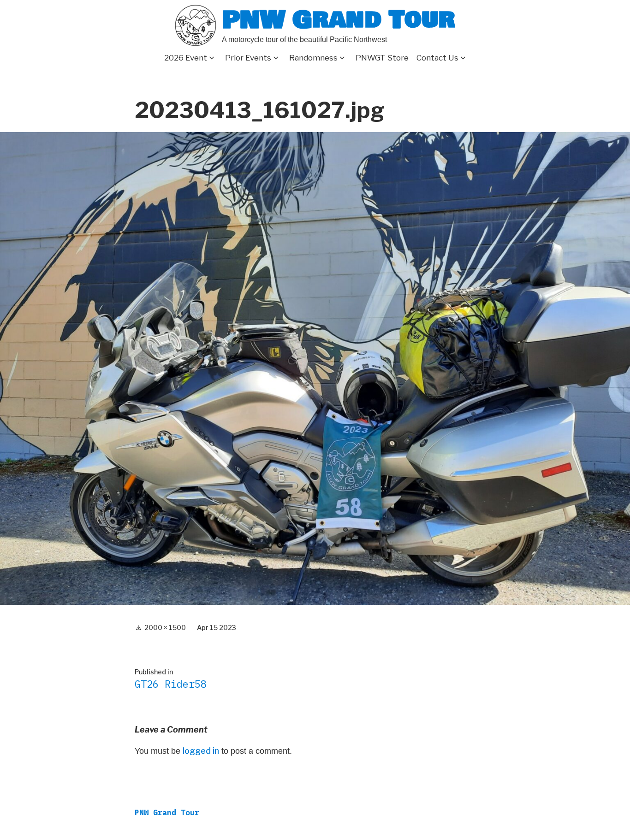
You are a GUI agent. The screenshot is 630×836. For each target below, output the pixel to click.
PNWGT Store (382, 57)
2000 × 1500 (165, 627)
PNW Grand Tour (338, 19)
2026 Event (185, 57)
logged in (201, 751)
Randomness (313, 57)
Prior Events (248, 57)
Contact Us (437, 57)
